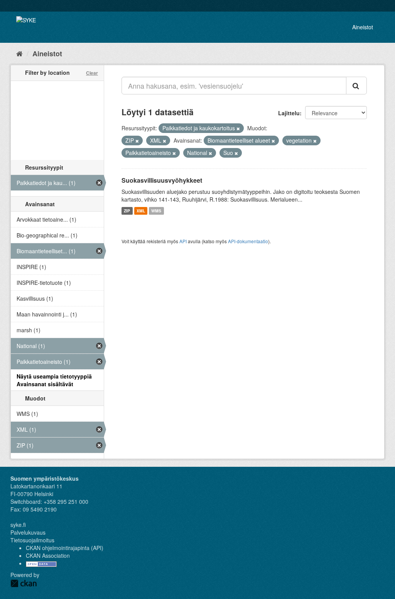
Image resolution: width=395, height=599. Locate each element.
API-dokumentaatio (248, 241)
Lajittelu (289, 113)
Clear (92, 72)
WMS (156, 211)
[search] (356, 85)
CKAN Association (48, 555)
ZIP (127, 211)
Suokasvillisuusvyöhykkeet (162, 180)
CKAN (23, 583)
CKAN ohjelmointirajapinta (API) (64, 548)
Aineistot (362, 27)
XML (141, 211)
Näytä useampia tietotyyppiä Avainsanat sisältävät (54, 380)
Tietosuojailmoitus (32, 540)
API (183, 241)
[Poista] (238, 128)
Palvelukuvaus (28, 532)
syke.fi (18, 524)
